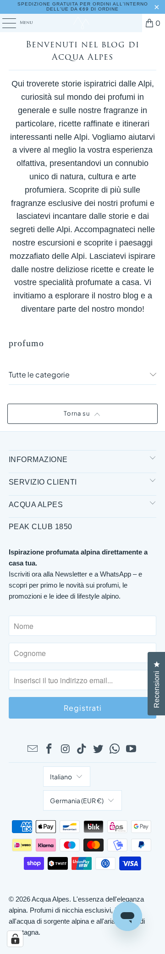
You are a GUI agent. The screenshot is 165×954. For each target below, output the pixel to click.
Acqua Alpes (50, 899)
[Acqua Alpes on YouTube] (131, 749)
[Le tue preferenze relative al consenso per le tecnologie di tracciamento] (15, 939)
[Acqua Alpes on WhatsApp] (115, 749)
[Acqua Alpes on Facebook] (49, 749)
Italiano (61, 776)
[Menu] (4, 23)
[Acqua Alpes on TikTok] (82, 749)
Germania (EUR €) (77, 800)
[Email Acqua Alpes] (33, 749)
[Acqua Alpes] (82, 23)
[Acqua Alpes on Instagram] (65, 749)
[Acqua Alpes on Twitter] (98, 749)
